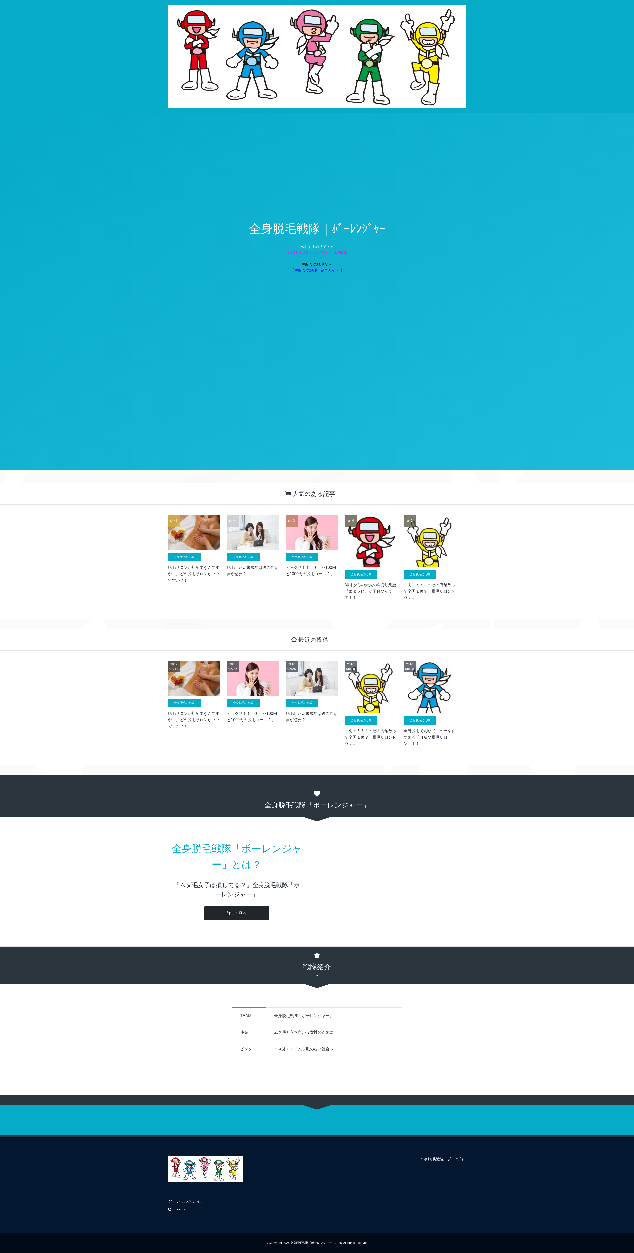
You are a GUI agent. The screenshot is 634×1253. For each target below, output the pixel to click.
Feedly (179, 1209)
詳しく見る (237, 913)
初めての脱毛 (313, 264)
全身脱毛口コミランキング (309, 252)
